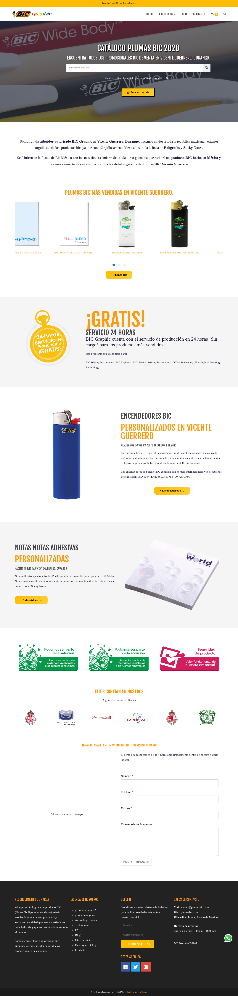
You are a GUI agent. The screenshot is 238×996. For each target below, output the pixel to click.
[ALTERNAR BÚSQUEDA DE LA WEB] (225, 14)
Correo (126, 808)
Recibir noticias (137, 944)
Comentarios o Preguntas (136, 824)
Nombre (127, 775)
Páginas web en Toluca (137, 992)
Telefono (127, 792)
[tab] (124, 264)
